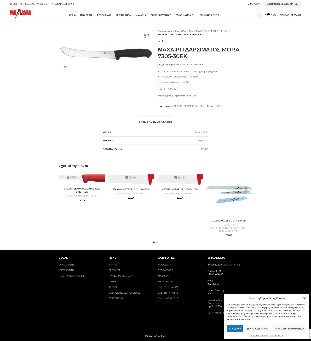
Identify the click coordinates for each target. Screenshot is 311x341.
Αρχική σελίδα (165, 31)
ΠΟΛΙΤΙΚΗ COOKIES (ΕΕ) (72, 275)
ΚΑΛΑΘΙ (113, 287)
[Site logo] (20, 15)
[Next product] (166, 41)
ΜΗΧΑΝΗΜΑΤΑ (166, 281)
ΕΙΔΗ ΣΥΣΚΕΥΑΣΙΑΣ (168, 287)
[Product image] (82, 179)
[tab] (155, 121)
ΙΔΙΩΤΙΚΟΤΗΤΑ (276, 335)
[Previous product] (159, 41)
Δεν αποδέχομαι (257, 328)
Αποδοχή (235, 328)
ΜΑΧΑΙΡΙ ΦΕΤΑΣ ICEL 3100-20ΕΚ (180, 189)
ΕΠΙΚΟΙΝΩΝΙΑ (116, 298)
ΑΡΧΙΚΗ (113, 264)
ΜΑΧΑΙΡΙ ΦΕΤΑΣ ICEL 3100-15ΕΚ (131, 189)
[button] (304, 298)
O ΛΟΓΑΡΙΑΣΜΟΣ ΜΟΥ (121, 275)
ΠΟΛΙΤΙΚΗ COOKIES (259, 335)
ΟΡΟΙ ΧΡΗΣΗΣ (66, 264)
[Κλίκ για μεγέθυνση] (65, 67)
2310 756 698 (219, 306)
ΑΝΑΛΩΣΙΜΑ (164, 264)
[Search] (260, 15)
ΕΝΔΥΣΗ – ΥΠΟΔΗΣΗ (169, 292)
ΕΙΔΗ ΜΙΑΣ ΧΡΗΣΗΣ (168, 298)
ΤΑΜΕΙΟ (113, 281)
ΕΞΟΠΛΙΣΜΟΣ (165, 270)
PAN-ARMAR (159, 335)
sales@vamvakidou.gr (218, 312)
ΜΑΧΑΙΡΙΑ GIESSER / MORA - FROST (208, 31)
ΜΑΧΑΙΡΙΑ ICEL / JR (87, 196)
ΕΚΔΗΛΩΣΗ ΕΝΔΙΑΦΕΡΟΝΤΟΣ (282, 4)
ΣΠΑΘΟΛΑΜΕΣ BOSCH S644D (229, 220)
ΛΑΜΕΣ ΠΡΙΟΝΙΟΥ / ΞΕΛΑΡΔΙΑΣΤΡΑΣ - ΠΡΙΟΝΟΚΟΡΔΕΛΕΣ (229, 229)
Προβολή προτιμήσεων (289, 328)
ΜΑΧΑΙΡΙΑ (180, 31)
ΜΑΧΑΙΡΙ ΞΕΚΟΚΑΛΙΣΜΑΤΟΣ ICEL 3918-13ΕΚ (82, 190)
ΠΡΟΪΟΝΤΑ (114, 270)
